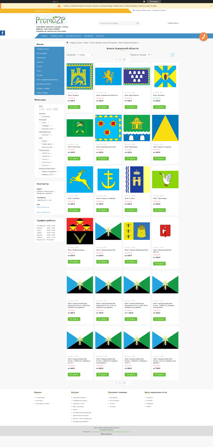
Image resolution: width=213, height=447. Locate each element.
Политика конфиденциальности (119, 432)
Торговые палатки (79, 398)
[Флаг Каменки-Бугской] (108, 128)
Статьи (39, 66)
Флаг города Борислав (105, 250)
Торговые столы (78, 404)
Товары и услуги (57, 36)
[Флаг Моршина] (137, 128)
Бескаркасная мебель (80, 421)
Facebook (149, 398)
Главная (44, 36)
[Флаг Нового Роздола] (165, 128)
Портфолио (88, 36)
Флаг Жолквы (159, 95)
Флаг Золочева (74, 147)
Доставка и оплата (73, 36)
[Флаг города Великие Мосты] (165, 231)
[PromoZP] (50, 19)
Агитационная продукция (82, 412)
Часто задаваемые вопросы (47, 80)
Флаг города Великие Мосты (162, 251)
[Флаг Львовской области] (108, 76)
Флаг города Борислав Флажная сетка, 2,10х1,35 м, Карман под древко (136, 305)
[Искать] (137, 23)
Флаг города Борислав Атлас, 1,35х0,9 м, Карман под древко (106, 361)
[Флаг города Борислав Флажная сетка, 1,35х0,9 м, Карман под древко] (80, 284)
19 (124, 59)
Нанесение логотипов (81, 415)
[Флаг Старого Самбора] (108, 179)
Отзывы (40, 75)
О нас (39, 71)
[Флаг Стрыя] (137, 179)
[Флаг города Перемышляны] (137, 231)
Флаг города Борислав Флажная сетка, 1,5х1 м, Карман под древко (106, 305)
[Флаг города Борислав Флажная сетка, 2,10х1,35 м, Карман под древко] (137, 284)
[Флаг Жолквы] (165, 76)
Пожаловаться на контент (98, 432)
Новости (40, 62)
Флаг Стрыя (130, 198)
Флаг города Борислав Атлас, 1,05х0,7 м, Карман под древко (163, 305)
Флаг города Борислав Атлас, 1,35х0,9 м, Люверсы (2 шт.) (136, 361)
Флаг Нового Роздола (162, 147)
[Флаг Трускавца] (165, 179)
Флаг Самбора (74, 198)
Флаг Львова (73, 95)
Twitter (148, 407)
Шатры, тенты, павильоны (82, 418)
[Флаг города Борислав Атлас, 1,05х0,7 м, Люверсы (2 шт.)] (80, 340)
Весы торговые (78, 407)
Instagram (149, 404)
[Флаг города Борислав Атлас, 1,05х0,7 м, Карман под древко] (165, 284)
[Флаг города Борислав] (108, 231)
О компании (40, 398)
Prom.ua (116, 428)
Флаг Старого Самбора (105, 198)
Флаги (86, 43)
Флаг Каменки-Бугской (106, 147)
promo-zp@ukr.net (43, 212)
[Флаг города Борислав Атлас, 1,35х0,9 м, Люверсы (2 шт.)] (137, 340)
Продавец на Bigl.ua (106, 430)
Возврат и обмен (43, 88)
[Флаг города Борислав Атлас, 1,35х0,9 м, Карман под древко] (108, 340)
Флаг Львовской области (106, 95)
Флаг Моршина (131, 147)
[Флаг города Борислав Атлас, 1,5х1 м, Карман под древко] (165, 340)
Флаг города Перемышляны (136, 250)
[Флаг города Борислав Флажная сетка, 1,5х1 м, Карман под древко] (108, 284)
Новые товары (42, 93)
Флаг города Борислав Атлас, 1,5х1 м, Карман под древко (164, 361)
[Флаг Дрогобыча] (137, 76)
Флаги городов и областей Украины (103, 43)
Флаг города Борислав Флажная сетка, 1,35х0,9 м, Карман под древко (79, 305)
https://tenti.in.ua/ (43, 207)
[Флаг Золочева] (80, 128)
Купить (75, 107)
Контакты (100, 36)
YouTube (149, 401)
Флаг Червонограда (76, 250)
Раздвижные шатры (80, 401)
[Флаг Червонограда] (80, 231)
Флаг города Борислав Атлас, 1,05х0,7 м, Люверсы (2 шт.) (79, 361)
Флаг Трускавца (160, 198)
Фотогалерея (42, 53)
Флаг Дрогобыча (132, 95)
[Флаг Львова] (80, 76)
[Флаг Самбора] (80, 179)
